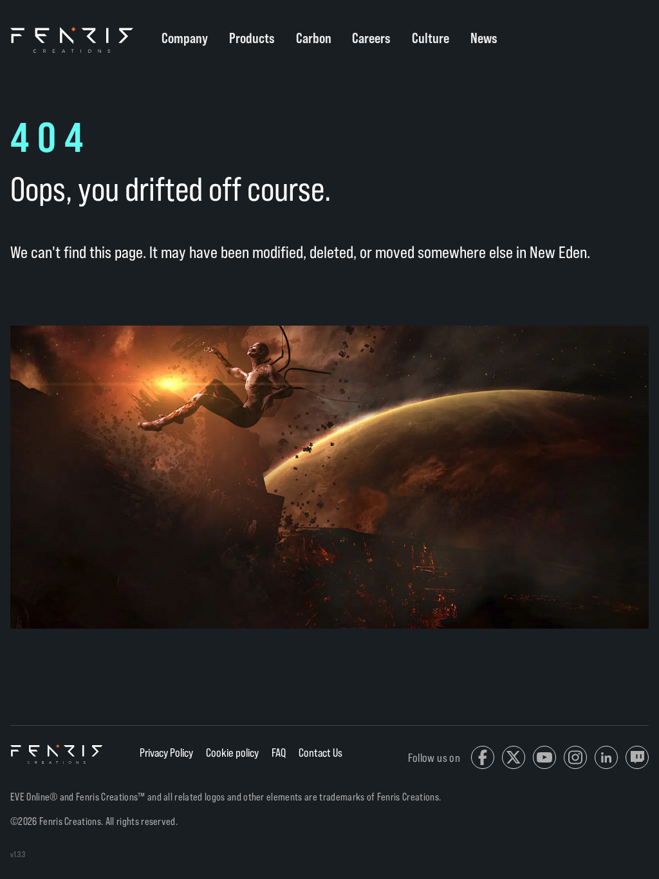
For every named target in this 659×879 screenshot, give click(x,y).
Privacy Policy (166, 752)
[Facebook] (482, 757)
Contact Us (320, 752)
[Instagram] (575, 757)
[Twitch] (637, 757)
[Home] (57, 754)
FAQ (279, 752)
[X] (513, 757)
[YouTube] (544, 757)
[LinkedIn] (606, 757)
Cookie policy (232, 752)
